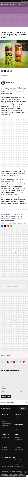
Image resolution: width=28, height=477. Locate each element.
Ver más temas (6, 396)
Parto (15, 378)
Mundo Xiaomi (5, 425)
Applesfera (4, 421)
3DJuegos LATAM (18, 459)
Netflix (14, 25)
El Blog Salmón (17, 447)
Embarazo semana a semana (7, 387)
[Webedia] (24, 1)
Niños (9, 25)
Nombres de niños (16, 355)
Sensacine (16, 427)
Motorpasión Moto (18, 439)
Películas (25, 25)
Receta (19, 25)
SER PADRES (4, 5)
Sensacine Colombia (18, 464)
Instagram (17, 362)
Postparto (4, 381)
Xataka (3, 417)
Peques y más (18, 391)
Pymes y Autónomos (18, 449)
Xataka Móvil (4, 419)
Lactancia (4, 378)
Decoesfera (4, 449)
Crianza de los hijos (19, 384)
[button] (10, 82)
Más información (22, 475)
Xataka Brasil (5, 462)
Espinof (16, 429)
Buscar (26, 402)
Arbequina (18, 173)
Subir (22, 408)
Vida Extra (16, 419)
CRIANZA (20, 5)
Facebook (2, 71)
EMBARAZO (13, 5)
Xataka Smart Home (6, 423)
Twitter (5, 71)
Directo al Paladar (5, 437)
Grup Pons (15, 214)
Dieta (4, 25)
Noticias (4, 375)
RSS (20, 362)
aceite (20, 223)
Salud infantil (17, 375)
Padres (3, 391)
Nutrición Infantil (12, 223)
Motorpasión (17, 437)
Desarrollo (17, 381)
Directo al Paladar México (7, 466)
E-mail (11, 71)
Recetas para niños (7, 384)
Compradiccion (5, 451)
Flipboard (8, 71)
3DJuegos (16, 417)
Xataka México (5, 459)
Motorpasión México (18, 466)
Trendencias (4, 447)
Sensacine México (18, 462)
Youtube (14, 362)
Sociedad (16, 387)
